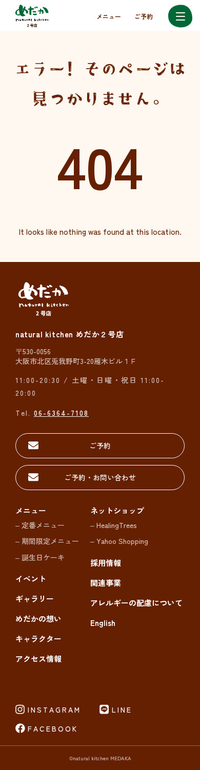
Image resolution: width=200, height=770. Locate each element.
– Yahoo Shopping (119, 541)
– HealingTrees (113, 525)
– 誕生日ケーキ (40, 557)
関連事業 (105, 582)
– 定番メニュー (40, 525)
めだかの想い (38, 618)
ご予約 (143, 16)
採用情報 (105, 562)
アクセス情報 (38, 658)
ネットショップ (117, 510)
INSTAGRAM (54, 709)
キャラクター (38, 638)
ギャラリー (34, 598)
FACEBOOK (53, 728)
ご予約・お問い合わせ (100, 477)
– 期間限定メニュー (47, 541)
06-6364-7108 (61, 413)
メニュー (108, 16)
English (102, 622)
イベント (30, 578)
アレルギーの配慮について (136, 602)
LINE (122, 709)
